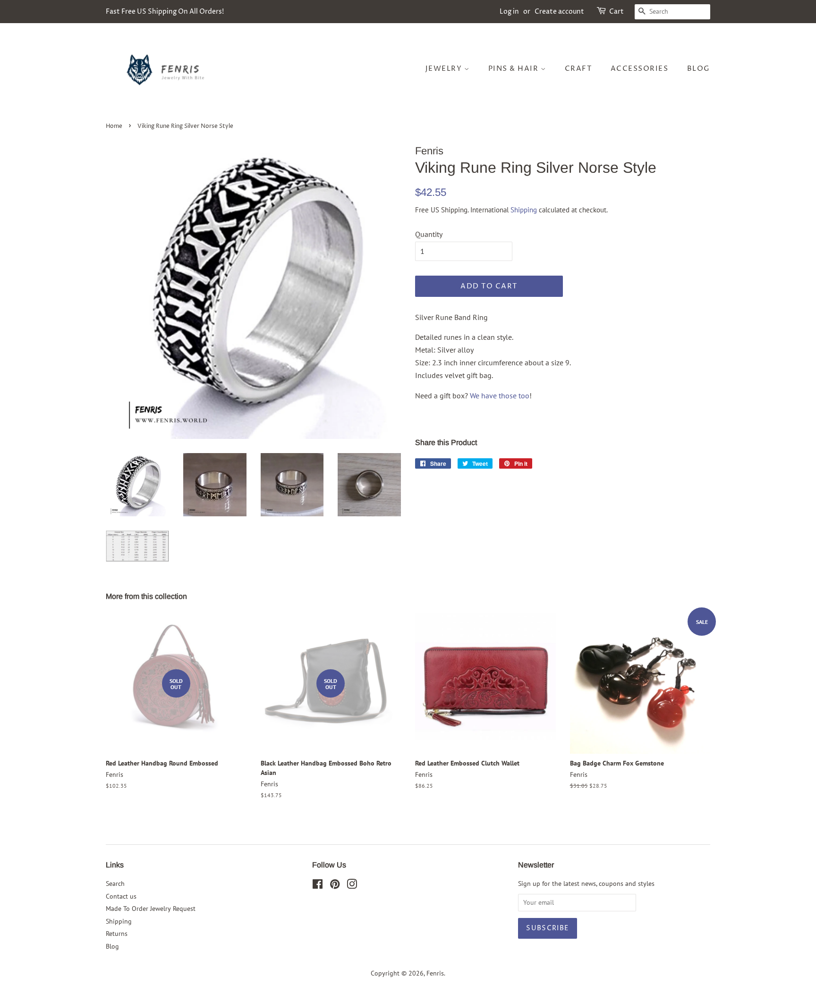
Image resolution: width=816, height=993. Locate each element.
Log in (509, 11)
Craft (578, 69)
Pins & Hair (514, 69)
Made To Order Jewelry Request (151, 908)
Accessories (640, 69)
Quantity (428, 234)
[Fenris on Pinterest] (335, 886)
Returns (117, 933)
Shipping (523, 209)
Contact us (121, 896)
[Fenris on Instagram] (352, 886)
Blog (698, 69)
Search (115, 883)
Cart (616, 11)
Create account (559, 11)
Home (114, 126)
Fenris (435, 973)
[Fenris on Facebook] (317, 886)
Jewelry (444, 69)
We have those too (499, 395)
